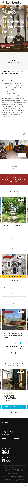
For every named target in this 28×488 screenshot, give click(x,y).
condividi (8, 47)
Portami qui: (14, 180)
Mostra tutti (14, 194)
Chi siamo (4, 438)
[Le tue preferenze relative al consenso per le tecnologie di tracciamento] (25, 485)
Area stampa (4, 443)
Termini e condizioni (18, 443)
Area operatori (17, 426)
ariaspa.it (4, 426)
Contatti (4, 440)
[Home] (11, 2)
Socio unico (16, 438)
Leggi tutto (14, 122)
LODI (16, 71)
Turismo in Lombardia (7, 71)
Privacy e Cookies (17, 440)
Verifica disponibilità (14, 365)
